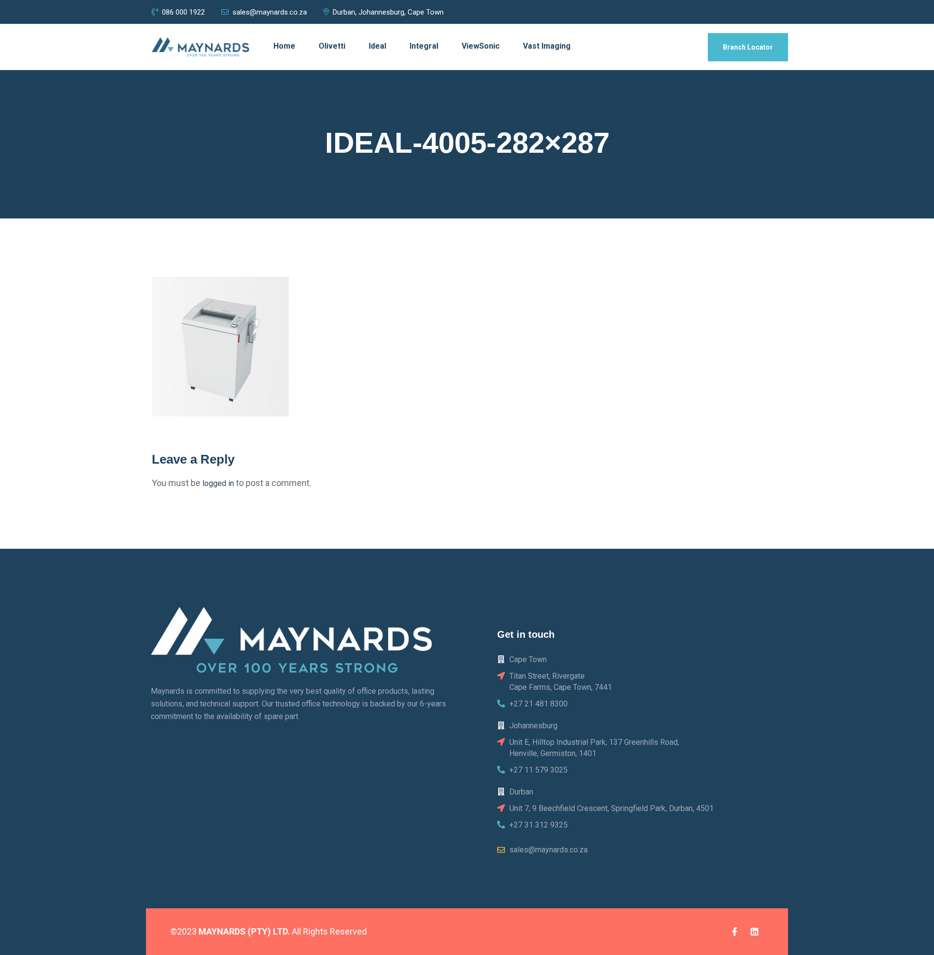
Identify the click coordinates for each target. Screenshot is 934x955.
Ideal (377, 46)
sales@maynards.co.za (270, 12)
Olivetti (332, 46)
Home (284, 46)
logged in (218, 483)
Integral (424, 46)
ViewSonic (481, 46)
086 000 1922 (184, 12)
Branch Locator (748, 47)
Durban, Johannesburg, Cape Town (388, 12)
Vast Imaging (547, 46)
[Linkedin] (754, 931)
